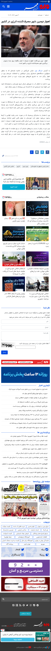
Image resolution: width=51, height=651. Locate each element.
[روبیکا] (23, 605)
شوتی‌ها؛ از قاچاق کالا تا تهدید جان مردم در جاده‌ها (32, 472)
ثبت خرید (13, 187)
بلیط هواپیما (8, 537)
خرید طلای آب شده (19, 526)
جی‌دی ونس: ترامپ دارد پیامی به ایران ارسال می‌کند (31, 453)
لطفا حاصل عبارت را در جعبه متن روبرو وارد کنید (34, 344)
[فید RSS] (20, 605)
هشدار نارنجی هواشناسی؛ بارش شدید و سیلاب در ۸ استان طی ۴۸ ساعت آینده (25, 458)
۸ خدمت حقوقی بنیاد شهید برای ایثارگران (34, 449)
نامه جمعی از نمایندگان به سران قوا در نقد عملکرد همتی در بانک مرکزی (26, 477)
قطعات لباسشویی (41, 537)
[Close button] (49, 630)
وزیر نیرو (25, 166)
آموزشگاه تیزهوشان (24, 537)
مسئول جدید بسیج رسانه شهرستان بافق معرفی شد (31, 427)
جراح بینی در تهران (43, 526)
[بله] (34, 605)
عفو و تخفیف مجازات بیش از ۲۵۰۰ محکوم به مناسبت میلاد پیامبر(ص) (26, 445)
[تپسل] (3, 175)
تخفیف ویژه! (18, 639)
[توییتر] (27, 605)
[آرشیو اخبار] (16, 605)
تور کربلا (45, 530)
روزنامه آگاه (9, 544)
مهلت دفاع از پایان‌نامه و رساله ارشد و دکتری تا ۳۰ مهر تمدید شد (27, 468)
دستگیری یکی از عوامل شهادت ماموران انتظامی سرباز (31, 398)
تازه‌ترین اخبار (44, 385)
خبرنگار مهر (38, 71)
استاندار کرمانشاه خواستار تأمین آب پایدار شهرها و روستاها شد (28, 423)
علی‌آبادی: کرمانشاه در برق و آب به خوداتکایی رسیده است (30, 406)
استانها (47, 15)
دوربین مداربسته (8, 530)
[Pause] (28, 188)
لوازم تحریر (31, 526)
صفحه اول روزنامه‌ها (41, 481)
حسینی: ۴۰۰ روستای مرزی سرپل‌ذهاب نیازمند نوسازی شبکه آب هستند (26, 419)
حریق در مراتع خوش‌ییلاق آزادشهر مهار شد (34, 393)
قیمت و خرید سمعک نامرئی (10, 540)
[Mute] (31, 188)
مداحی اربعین (22, 530)
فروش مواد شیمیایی (22, 533)
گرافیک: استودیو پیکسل (22, 647)
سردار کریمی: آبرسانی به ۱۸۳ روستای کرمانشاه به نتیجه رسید (29, 415)
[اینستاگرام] (30, 605)
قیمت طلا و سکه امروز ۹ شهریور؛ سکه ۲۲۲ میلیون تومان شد (28, 436)
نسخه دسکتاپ (25, 614)
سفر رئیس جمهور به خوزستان (40, 166)
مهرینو (43, 544)
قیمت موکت (6, 526)
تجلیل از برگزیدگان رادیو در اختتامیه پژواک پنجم (33, 410)
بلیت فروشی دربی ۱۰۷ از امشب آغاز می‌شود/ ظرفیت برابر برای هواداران (26, 440)
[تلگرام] (37, 605)
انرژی (18, 166)
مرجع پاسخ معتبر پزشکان (40, 533)
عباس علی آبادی (9, 166)
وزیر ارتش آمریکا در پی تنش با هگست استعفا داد (32, 402)
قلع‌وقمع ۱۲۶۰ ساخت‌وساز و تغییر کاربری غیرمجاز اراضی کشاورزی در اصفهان (24, 464)
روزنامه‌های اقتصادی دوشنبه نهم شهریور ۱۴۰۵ (33, 518)
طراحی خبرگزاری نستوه (40, 647)
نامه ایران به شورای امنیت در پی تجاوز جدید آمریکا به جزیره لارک (28, 389)
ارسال (4, 352)
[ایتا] (13, 605)
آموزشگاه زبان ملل (27, 540)
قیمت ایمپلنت (7, 533)
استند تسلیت (35, 530)
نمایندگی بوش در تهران (42, 540)
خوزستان (40, 15)
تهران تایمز (27, 544)
